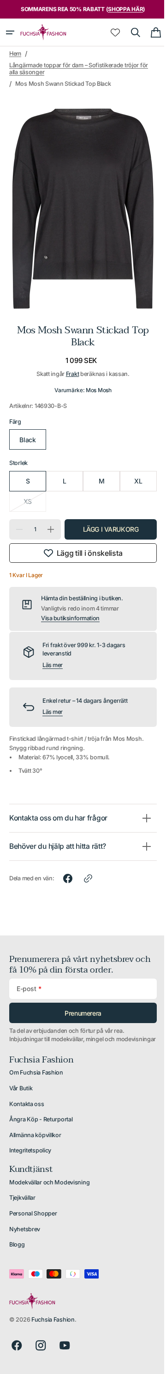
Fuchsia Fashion (53, 1319)
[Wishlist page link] (108, 32)
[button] (10, 32)
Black (26, 430)
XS (33, 495)
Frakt (69, 364)
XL (132, 472)
